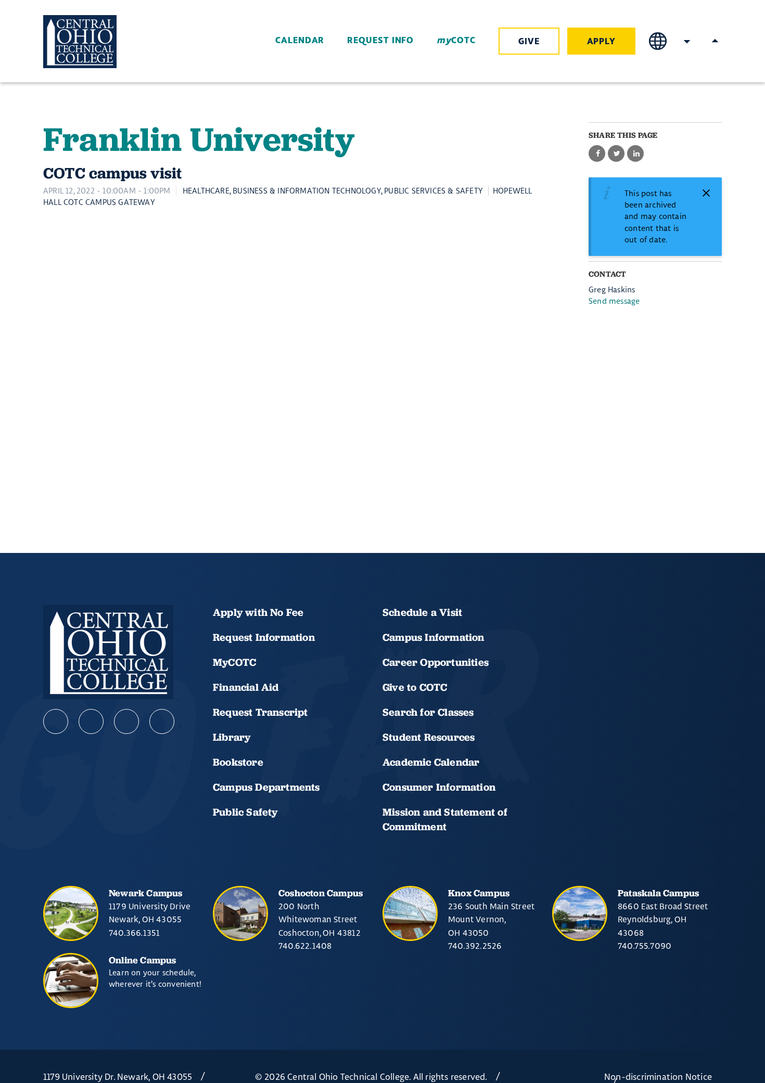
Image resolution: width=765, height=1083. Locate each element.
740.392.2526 (475, 945)
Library (231, 737)
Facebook (55, 721)
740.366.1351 (134, 932)
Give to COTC (414, 687)
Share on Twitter (616, 153)
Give (529, 41)
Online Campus (142, 960)
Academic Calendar (432, 762)
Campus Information (433, 637)
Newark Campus (146, 893)
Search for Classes (428, 712)
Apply (601, 41)
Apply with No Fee (258, 612)
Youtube (91, 721)
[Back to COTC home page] (101, 41)
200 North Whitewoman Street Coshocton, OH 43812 (319, 919)
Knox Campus (478, 893)
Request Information (264, 637)
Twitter (161, 721)
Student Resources (428, 737)
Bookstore (238, 762)
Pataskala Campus (658, 893)
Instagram (126, 721)
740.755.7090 (644, 945)
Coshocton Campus (320, 893)
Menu (715, 41)
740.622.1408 (305, 945)
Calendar (299, 40)
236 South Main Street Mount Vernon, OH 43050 (491, 919)
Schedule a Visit (422, 612)
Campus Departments (266, 787)
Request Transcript (260, 712)
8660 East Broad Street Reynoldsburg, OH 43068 (663, 919)
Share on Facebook (597, 153)
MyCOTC (234, 662)
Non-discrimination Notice (658, 1076)
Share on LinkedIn (635, 153)
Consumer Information (438, 787)
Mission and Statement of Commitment (444, 819)
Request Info (380, 40)
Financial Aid (246, 687)
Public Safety (245, 812)
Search (687, 41)
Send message (614, 301)
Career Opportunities (435, 662)
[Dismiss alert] (706, 193)
